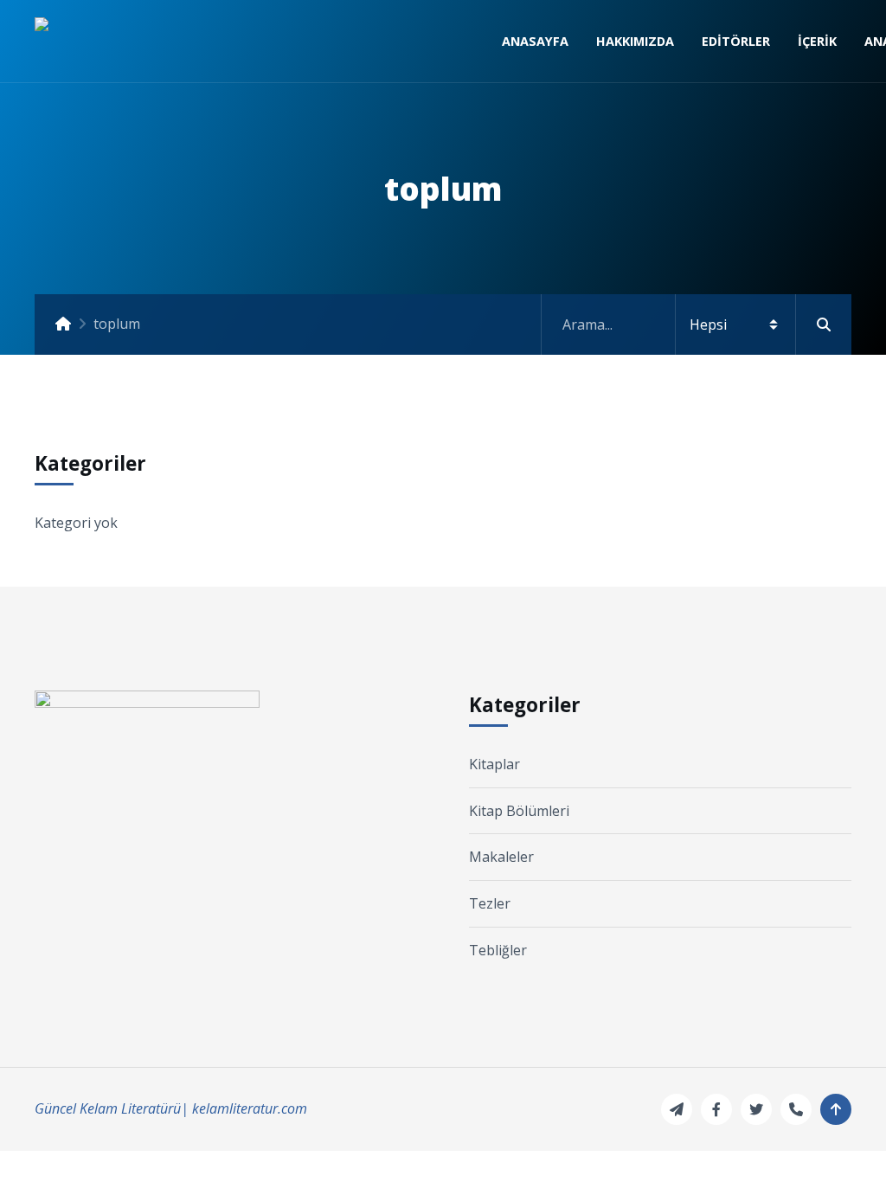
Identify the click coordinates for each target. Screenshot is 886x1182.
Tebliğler (498, 950)
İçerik (817, 41)
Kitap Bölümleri (519, 810)
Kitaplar (494, 764)
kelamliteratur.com (249, 1108)
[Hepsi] (696, 324)
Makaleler (501, 856)
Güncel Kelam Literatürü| (112, 1108)
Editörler (736, 41)
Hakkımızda (635, 41)
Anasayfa (535, 41)
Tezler (489, 903)
